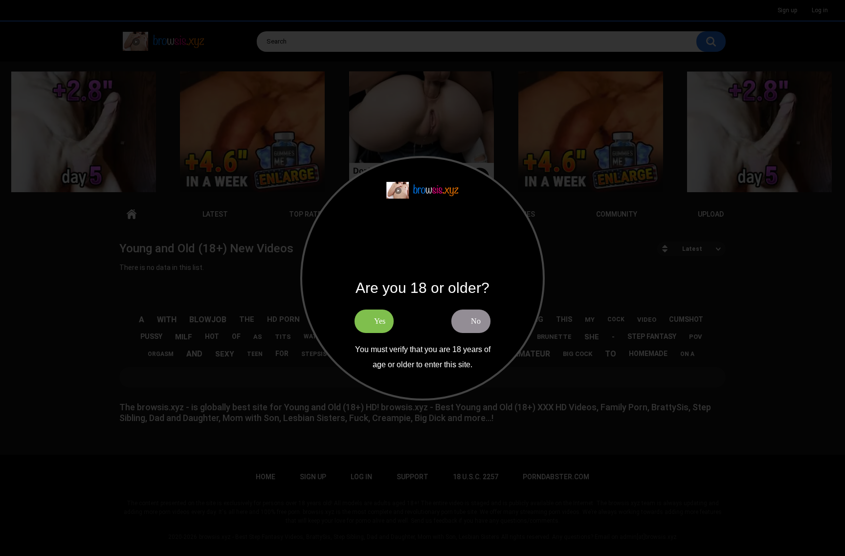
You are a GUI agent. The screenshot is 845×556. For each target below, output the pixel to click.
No (476, 321)
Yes (379, 321)
